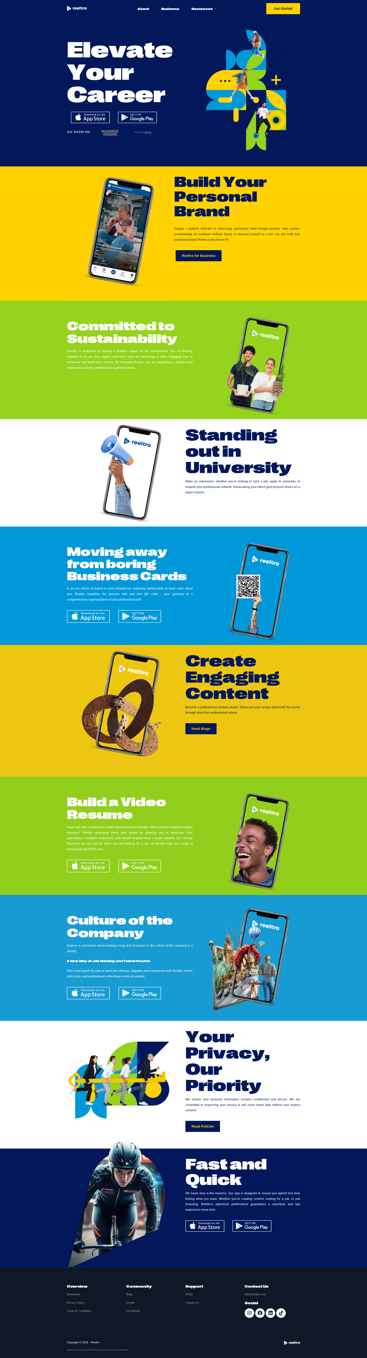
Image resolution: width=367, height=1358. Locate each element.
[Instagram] (249, 1313)
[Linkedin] (270, 1313)
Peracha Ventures (122, 1350)
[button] (199, 255)
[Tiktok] (281, 1313)
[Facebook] (260, 1313)
